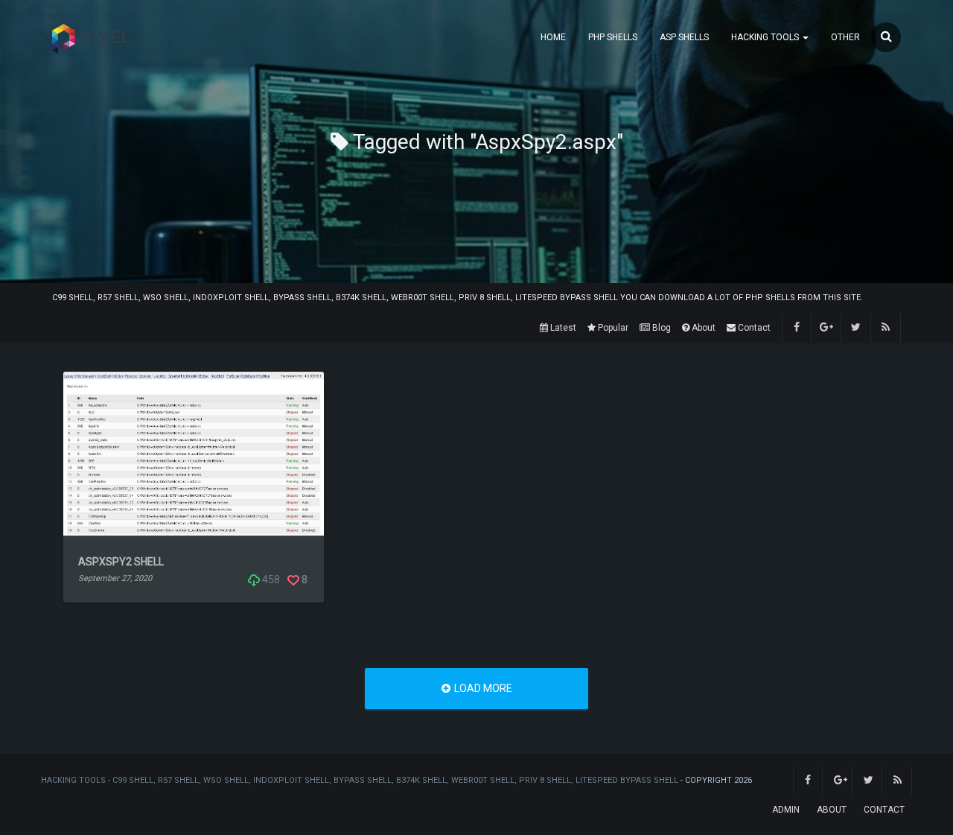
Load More (482, 688)
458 (270, 579)
